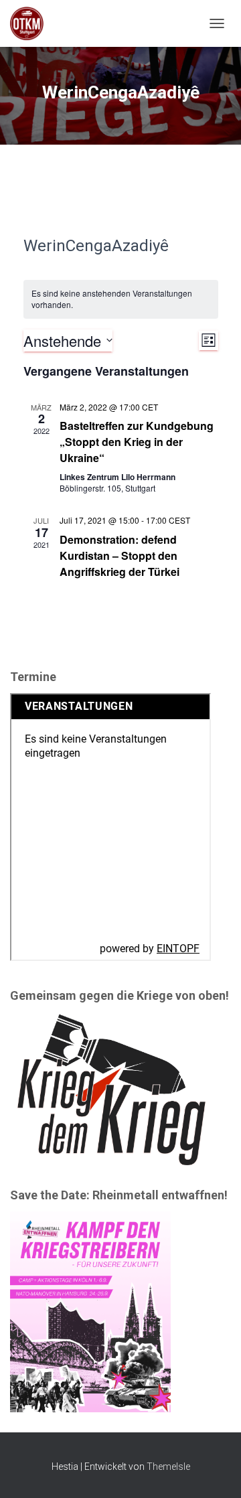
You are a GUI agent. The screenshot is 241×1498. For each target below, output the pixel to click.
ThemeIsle (168, 1466)
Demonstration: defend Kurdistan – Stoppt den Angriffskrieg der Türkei (119, 555)
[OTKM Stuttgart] (32, 23)
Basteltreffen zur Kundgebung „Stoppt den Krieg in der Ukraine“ (137, 441)
